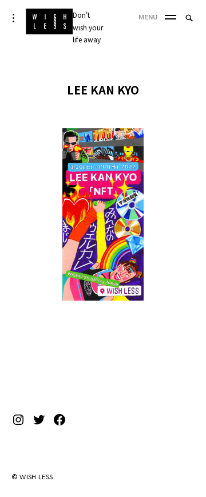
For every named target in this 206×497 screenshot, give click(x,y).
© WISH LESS (32, 477)
